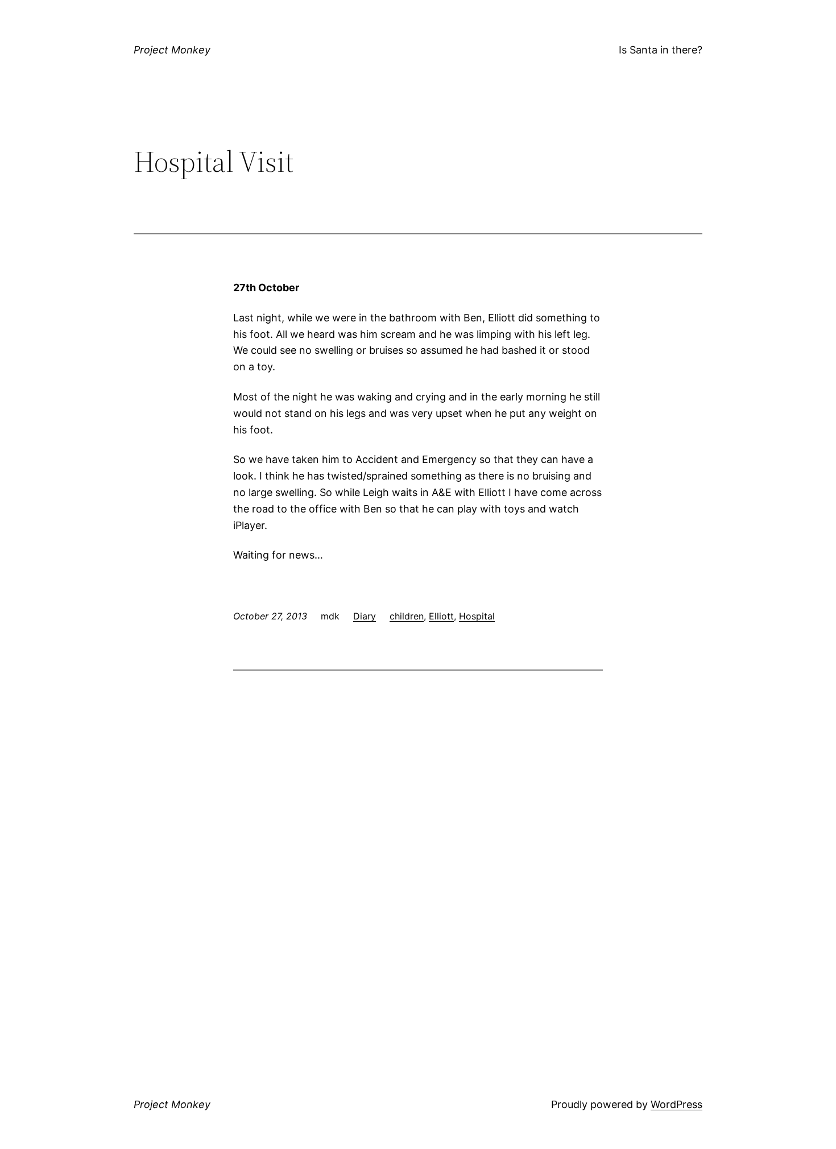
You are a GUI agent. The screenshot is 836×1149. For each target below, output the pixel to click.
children (407, 616)
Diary (364, 616)
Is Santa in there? (660, 50)
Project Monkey (172, 50)
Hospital (477, 616)
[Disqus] (418, 826)
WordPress (676, 1104)
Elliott (441, 616)
